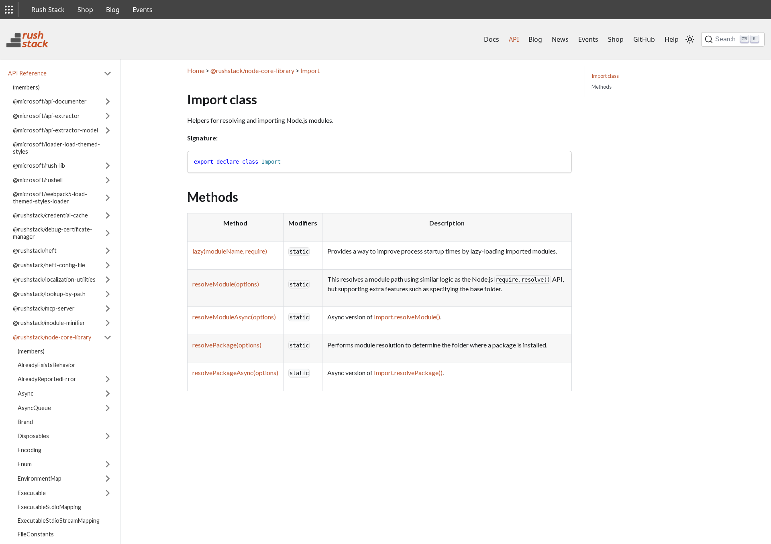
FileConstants (36, 534)
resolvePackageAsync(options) (235, 372)
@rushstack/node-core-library (52, 337)
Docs (491, 39)
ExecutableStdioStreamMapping (59, 520)
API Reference (27, 73)
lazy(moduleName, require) (229, 251)
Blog (113, 9)
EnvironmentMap (39, 478)
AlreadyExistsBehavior (46, 364)
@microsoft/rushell (38, 180)
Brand (25, 421)
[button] (9, 9)
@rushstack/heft (35, 250)
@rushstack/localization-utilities (54, 279)
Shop (85, 9)
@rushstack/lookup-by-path (49, 293)
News (560, 39)
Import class (605, 76)
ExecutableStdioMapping (49, 506)
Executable (32, 492)
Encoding (29, 450)
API (514, 39)
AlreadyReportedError (47, 379)
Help (672, 39)
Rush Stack (48, 9)
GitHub (644, 39)
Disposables (33, 435)
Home (195, 70)
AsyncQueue (34, 407)
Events (143, 9)
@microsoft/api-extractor (46, 115)
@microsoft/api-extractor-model (55, 130)
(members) (26, 87)
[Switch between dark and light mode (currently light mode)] (689, 39)
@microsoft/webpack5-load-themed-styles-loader (50, 198)
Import (310, 70)
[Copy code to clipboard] (562, 160)
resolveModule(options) (225, 284)
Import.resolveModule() (407, 317)
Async (25, 393)
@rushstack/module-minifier (49, 322)
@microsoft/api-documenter (50, 101)
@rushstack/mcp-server (44, 308)
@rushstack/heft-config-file (49, 265)
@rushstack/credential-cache (50, 215)
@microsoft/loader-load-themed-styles (56, 148)
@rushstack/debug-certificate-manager (52, 233)
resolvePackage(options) (226, 345)
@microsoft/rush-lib (39, 165)
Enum (25, 464)
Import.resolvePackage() (408, 372)
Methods (602, 86)
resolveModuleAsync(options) (234, 317)
